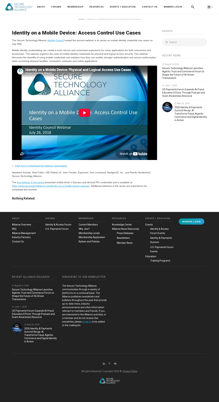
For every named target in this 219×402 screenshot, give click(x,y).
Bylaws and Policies (89, 241)
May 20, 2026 (183, 103)
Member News (125, 243)
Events (149, 224)
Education (150, 256)
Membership (75, 7)
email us (86, 321)
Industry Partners (21, 237)
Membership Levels (89, 233)
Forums (56, 7)
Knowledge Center (122, 224)
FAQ (14, 228)
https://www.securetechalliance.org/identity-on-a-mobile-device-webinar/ (51, 186)
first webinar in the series (30, 182)
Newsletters (123, 238)
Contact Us (150, 7)
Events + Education (123, 7)
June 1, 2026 (170, 85)
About (41, 7)
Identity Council (55, 40)
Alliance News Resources (125, 228)
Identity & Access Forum (58, 224)
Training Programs (160, 260)
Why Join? (84, 228)
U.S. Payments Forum (57, 228)
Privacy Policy (130, 371)
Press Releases (125, 233)
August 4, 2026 (171, 64)
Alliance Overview (21, 224)
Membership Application (92, 237)
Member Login (173, 7)
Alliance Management (24, 233)
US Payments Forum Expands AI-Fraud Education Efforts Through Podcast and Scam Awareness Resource (183, 92)
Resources (96, 7)
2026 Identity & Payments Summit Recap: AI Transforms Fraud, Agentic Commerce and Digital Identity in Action (191, 114)
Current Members (88, 224)
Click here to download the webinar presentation (41, 165)
